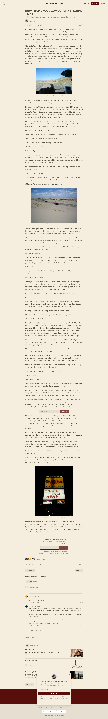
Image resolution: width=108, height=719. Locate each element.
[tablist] (32, 581)
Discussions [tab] (37, 645)
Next (77, 570)
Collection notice (64, 708)
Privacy (53, 708)
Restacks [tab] (35, 581)
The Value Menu (31, 650)
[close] (69, 675)
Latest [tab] (31, 645)
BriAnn (30, 596)
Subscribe (95, 3)
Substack (46, 715)
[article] (54, 653)
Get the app (62, 711)
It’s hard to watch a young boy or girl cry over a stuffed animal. (42, 652)
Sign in (103, 3)
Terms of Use (62, 696)
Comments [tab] (29, 581)
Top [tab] (27, 645)
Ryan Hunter (32, 20)
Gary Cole (31, 606)
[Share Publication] (88, 3)
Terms (57, 708)
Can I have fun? (31, 661)
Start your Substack (49, 711)
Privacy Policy (66, 698)
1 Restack (43, 559)
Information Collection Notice (53, 698)
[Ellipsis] (82, 596)
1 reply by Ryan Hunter (36, 630)
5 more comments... (30, 637)
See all (28, 684)
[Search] (85, 3)
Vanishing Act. (30, 672)
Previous (31, 570)
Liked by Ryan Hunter (35, 598)
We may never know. (31, 663)
